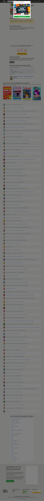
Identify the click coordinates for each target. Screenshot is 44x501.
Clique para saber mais (22, 16)
